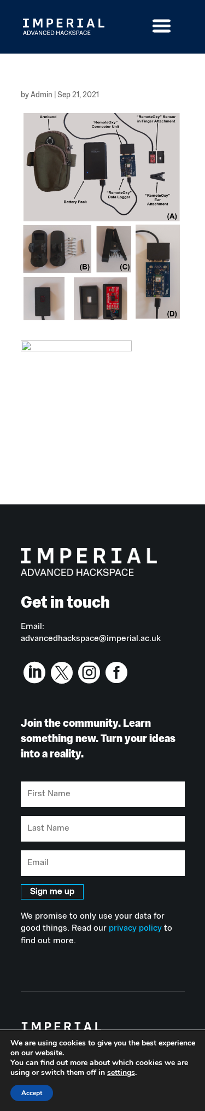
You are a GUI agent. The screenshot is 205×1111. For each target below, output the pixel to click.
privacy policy (135, 928)
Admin (41, 95)
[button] (171, 33)
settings (121, 1073)
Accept (31, 1093)
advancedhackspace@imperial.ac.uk (91, 638)
